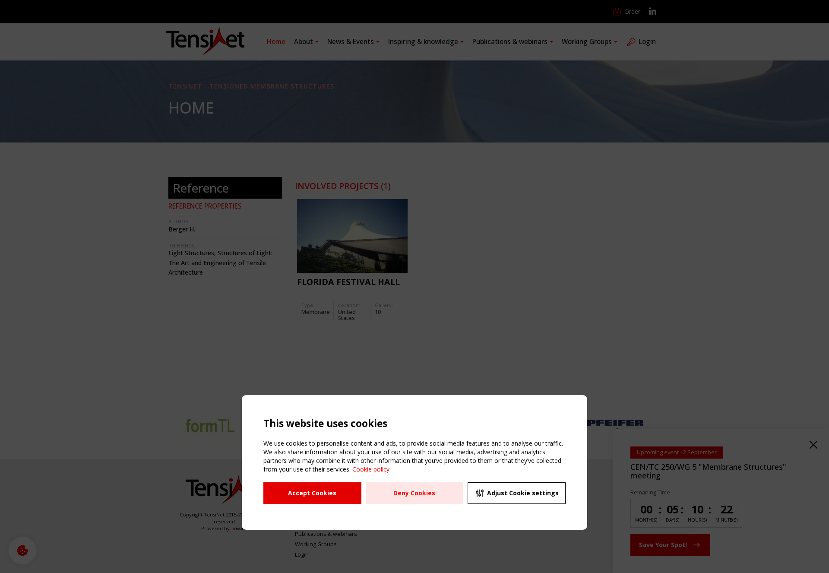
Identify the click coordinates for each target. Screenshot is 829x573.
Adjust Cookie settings (523, 493)
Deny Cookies (414, 493)
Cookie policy (370, 469)
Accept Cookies (312, 493)
